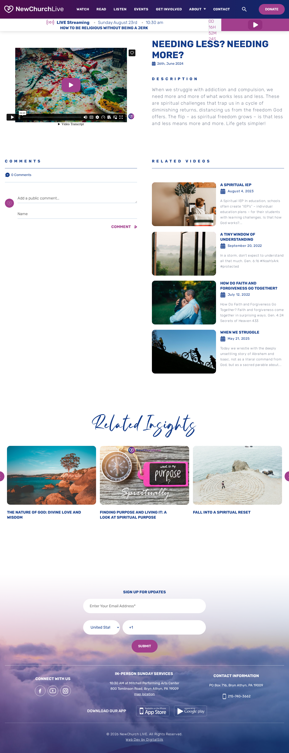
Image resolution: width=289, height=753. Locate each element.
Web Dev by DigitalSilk (144, 740)
